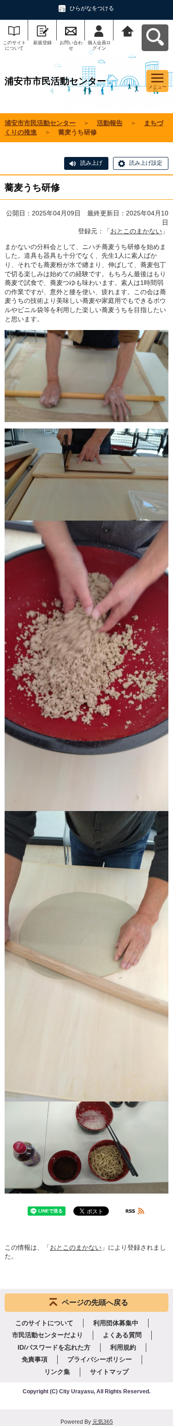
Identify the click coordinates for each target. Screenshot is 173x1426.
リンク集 (57, 1371)
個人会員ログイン (99, 45)
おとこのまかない (136, 231)
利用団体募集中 (115, 1323)
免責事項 (35, 1359)
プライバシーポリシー (99, 1359)
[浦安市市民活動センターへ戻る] (127, 30)
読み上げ (91, 163)
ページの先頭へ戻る (95, 1302)
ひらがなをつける (92, 8)
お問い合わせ (71, 45)
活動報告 (110, 123)
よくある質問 (122, 1335)
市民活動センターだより (47, 1335)
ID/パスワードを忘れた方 (54, 1347)
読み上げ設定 (145, 163)
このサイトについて (14, 45)
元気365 (102, 1422)
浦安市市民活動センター (40, 123)
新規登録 (42, 42)
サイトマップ (109, 1371)
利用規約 (123, 1347)
